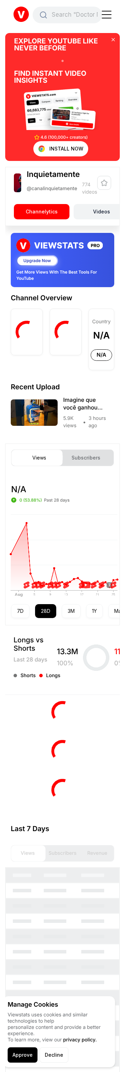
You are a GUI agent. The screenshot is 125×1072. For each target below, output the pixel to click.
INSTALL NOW (66, 149)
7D (20, 611)
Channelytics (42, 211)
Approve (22, 1055)
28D (45, 611)
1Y (94, 611)
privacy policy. (80, 1040)
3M (71, 611)
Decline (54, 1055)
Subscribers (86, 457)
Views (39, 457)
